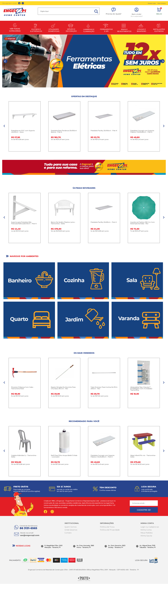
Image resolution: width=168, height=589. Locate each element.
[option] (84, 61)
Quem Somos (70, 527)
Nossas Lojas (152, 3)
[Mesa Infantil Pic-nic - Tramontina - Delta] (143, 441)
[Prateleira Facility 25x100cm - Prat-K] (104, 116)
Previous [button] (5, 61)
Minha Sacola (146, 536)
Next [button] (163, 61)
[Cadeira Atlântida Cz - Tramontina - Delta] (24, 441)
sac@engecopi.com (29, 535)
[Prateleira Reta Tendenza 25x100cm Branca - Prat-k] (64, 116)
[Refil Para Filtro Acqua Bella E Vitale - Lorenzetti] (64, 441)
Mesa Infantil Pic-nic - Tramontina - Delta (143, 456)
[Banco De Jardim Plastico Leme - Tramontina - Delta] (64, 207)
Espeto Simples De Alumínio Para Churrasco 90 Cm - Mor (63, 387)
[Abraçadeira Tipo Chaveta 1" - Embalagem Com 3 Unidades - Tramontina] (143, 372)
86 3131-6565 (28, 528)
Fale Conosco (162, 3)
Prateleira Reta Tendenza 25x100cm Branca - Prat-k (64, 131)
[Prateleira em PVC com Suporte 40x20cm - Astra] (24, 116)
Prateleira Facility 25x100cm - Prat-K (104, 130)
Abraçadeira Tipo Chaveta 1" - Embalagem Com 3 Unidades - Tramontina (141, 388)
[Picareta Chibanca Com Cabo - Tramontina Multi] (24, 372)
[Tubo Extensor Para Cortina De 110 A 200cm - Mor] (104, 372)
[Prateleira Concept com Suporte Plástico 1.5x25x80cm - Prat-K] (143, 116)
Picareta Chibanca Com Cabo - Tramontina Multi (22, 387)
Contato (68, 533)
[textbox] (68, 11)
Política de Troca (107, 527)
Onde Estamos (71, 530)
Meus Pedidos (147, 533)
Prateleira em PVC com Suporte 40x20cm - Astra (23, 131)
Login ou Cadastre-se (150, 527)
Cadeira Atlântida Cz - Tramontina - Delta (24, 456)
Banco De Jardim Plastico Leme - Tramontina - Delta (63, 222)
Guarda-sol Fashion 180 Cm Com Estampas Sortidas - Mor (142, 222)
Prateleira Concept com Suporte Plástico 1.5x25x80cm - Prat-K (142, 131)
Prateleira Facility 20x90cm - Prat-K (104, 222)
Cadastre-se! (144, 510)
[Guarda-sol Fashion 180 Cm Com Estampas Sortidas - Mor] (143, 207)
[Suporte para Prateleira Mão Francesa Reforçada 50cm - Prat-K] (24, 207)
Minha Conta (146, 530)
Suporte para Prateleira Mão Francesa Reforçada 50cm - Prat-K (24, 222)
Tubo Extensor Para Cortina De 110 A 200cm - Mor (104, 387)
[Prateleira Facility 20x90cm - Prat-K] (104, 207)
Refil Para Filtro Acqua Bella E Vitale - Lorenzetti (64, 456)
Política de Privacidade (110, 530)
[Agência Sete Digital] (84, 579)
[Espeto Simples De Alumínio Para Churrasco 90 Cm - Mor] (64, 372)
